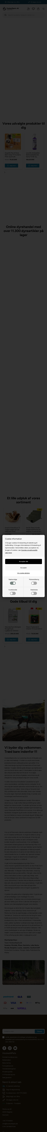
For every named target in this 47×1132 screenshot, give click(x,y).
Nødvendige (13, 579)
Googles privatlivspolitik (29, 550)
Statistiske (34, 590)
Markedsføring (34, 579)
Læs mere (8, 553)
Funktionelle (13, 590)
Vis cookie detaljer (23, 573)
